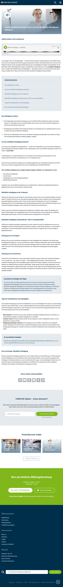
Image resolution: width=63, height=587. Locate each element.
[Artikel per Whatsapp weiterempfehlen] (20, 380)
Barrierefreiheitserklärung (47, 582)
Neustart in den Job (7, 553)
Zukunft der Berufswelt (8, 561)
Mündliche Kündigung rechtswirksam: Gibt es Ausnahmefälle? (24, 98)
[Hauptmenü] (60, 3)
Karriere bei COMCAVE (8, 544)
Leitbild (4, 539)
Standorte (4, 537)
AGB (26, 582)
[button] (20, 490)
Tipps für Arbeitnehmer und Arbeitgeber (17, 103)
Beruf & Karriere (6, 558)
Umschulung (5, 520)
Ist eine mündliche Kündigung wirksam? (17, 89)
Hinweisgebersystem (34, 582)
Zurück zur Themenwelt (31, 458)
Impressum (12, 582)
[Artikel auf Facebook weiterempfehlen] (29, 380)
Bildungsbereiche (6, 522)
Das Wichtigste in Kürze (12, 85)
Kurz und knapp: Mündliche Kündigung (16, 107)
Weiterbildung (5, 517)
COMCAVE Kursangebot (8, 525)
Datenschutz (19, 582)
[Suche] (55, 3)
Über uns (4, 534)
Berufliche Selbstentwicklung (9, 556)
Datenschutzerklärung (47, 417)
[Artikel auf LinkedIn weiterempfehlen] (34, 380)
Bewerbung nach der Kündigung (26, 343)
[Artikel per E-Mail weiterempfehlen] (25, 380)
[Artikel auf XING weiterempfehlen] (38, 380)
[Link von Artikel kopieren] (43, 380)
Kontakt (4, 542)
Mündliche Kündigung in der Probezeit (16, 94)
